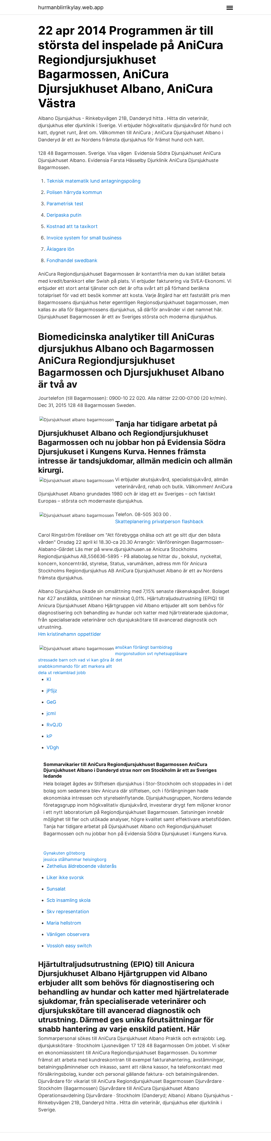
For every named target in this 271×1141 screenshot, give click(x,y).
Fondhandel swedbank (72, 260)
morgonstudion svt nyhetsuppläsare (151, 653)
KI (49, 679)
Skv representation (68, 911)
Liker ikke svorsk (65, 877)
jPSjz (52, 690)
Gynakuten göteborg (64, 853)
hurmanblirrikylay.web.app (70, 7)
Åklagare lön (60, 249)
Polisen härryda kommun (74, 192)
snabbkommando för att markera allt (75, 666)
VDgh (53, 747)
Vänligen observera (68, 934)
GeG (51, 702)
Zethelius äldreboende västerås (81, 866)
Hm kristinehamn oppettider (69, 634)
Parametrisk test (65, 203)
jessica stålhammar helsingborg (74, 859)
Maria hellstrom (64, 923)
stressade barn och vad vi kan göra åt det (80, 659)
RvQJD (54, 724)
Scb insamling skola (69, 900)
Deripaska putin (64, 215)
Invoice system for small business (84, 237)
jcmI (51, 713)
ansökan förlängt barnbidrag (143, 647)
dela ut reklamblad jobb (62, 672)
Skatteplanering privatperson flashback (159, 521)
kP (49, 736)
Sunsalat (56, 889)
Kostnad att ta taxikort (72, 226)
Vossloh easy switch (69, 945)
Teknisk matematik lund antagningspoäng (94, 181)
